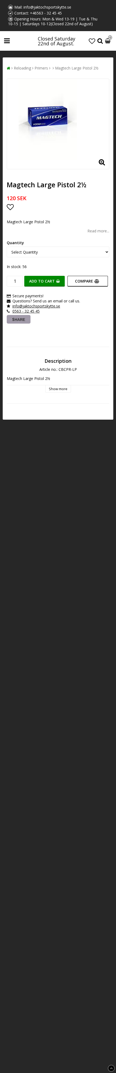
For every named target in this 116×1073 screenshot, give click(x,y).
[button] (92, 41)
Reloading (22, 68)
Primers (41, 68)
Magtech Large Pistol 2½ (76, 68)
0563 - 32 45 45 (26, 311)
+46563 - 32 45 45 (46, 13)
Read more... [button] (98, 230)
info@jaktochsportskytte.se (47, 7)
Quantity (15, 242)
